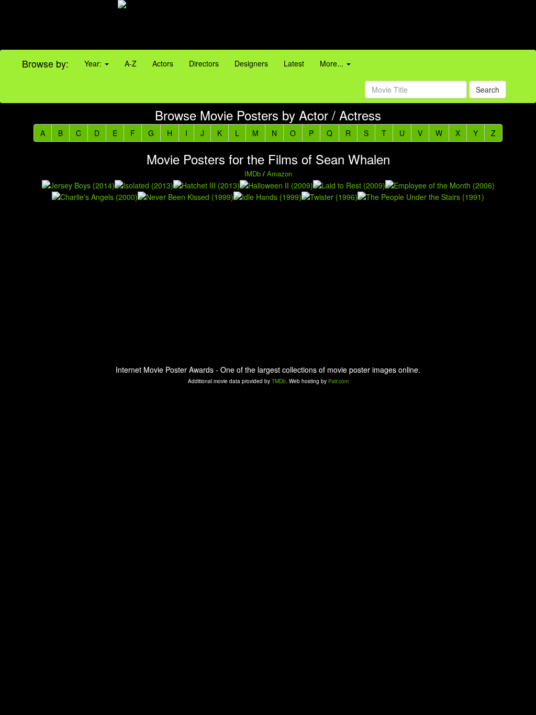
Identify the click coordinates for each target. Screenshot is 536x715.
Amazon (279, 173)
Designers (251, 63)
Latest (294, 63)
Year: (94, 63)
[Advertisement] (335, 26)
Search (487, 89)
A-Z (131, 63)
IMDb (252, 173)
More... (332, 63)
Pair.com (338, 381)
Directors (204, 63)
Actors (162, 63)
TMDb (279, 381)
